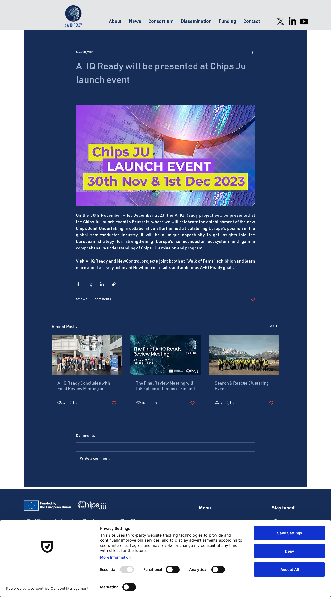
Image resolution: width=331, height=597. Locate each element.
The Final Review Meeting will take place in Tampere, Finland (165, 386)
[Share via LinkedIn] (102, 284)
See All (274, 326)
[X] (280, 21)
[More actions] (252, 52)
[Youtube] (304, 21)
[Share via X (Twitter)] (90, 284)
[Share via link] (113, 284)
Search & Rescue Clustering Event (242, 386)
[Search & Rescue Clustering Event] (244, 355)
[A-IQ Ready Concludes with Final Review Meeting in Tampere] (87, 355)
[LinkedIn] (292, 21)
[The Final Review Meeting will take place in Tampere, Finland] (165, 355)
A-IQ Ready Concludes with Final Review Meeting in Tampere (83, 386)
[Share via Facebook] (78, 284)
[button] (115, 21)
